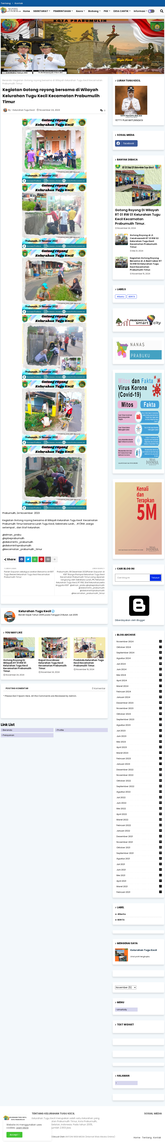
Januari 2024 (138, 697)
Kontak (19, 3)
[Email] (48, 559)
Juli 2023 (138, 730)
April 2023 (138, 747)
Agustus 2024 (138, 658)
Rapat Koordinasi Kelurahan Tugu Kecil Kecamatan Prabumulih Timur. (53, 664)
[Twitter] (28, 559)
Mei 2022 (138, 808)
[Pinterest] (41, 559)
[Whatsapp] (35, 559)
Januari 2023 (138, 764)
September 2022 (138, 786)
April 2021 (138, 881)
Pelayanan (8, 735)
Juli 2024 (138, 663)
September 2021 (138, 853)
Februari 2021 (138, 892)
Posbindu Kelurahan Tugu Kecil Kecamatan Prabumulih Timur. (89, 663)
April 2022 (138, 814)
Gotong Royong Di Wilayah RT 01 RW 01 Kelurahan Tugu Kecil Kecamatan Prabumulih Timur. (17, 665)
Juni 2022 (138, 802)
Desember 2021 (138, 836)
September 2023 (138, 719)
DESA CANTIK (120, 11)
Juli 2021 (138, 864)
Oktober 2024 (138, 647)
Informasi (139, 11)
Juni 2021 (138, 869)
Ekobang (93, 11)
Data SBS (28, 20)
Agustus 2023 (138, 725)
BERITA (132, 296)
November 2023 (138, 708)
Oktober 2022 (138, 780)
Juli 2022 (138, 797)
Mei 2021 (138, 875)
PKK (106, 11)
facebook (128, 143)
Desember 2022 (138, 769)
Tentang (6, 3)
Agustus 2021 (138, 858)
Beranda (7, 80)
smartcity (122, 1009)
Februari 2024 (138, 691)
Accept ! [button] (14, 1134)
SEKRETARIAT (40, 11)
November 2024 (138, 641)
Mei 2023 (138, 741)
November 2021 (138, 842)
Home (26, 11)
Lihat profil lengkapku (140, 956)
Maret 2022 (139, 819)
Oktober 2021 (138, 847)
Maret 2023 (138, 752)
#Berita (120, 296)
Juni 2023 (138, 736)
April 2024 (138, 680)
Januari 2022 (138, 830)
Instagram (150, 143)
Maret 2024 (138, 686)
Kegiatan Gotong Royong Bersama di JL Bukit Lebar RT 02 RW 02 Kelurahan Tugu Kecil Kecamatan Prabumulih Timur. (146, 264)
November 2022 (139, 775)
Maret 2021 (138, 886)
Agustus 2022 (139, 791)
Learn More (22, 1127)
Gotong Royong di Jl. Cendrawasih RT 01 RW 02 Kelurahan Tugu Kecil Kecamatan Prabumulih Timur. (144, 241)
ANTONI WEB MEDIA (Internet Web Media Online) (90, 1136)
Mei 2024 (138, 675)
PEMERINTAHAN (62, 11)
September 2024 (138, 652)
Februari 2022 (139, 825)
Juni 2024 (138, 669)
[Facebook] (21, 559)
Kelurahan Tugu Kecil (35, 611)
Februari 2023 (138, 758)
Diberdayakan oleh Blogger (130, 620)
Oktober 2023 (138, 713)
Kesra (79, 11)
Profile (60, 730)
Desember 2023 (138, 702)
